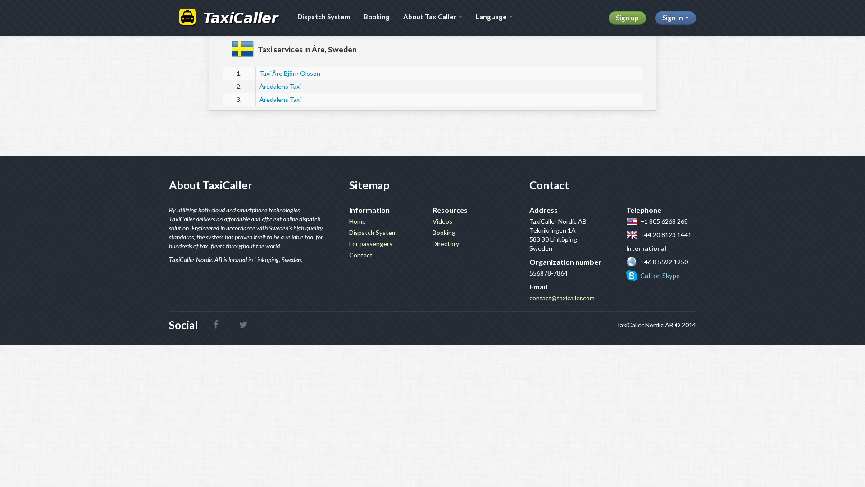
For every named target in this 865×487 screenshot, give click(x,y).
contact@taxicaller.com (562, 298)
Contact (361, 255)
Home (357, 221)
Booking (377, 17)
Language (492, 17)
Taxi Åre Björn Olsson (290, 73)
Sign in (673, 18)
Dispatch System (323, 17)
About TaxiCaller (430, 17)
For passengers (370, 244)
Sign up (627, 18)
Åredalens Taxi (280, 86)
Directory (445, 244)
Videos (442, 221)
